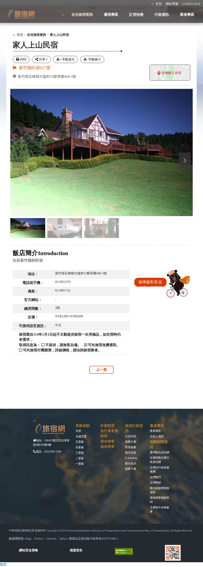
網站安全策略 (28, 550)
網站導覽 (172, 4)
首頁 (158, 4)
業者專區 (155, 430)
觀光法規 (130, 452)
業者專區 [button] (187, 15)
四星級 (80, 447)
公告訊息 (130, 436)
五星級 (80, 441)
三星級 (80, 452)
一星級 (80, 463)
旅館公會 (130, 441)
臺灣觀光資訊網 (159, 452)
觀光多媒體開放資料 (159, 490)
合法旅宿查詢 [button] (82, 15)
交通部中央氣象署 (159, 509)
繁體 (3, 564)
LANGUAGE (191, 4)
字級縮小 (93, 59)
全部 (78, 430)
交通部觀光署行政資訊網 (159, 459)
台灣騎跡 (155, 482)
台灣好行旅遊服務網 (159, 469)
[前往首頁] (21, 14)
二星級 (80, 458)
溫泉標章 (107, 447)
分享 (42, 59)
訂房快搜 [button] (136, 15)
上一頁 (101, 370)
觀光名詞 (130, 463)
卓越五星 (81, 436)
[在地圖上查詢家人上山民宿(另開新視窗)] (169, 73)
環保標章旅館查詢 (159, 499)
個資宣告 (76, 550)
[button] (185, 160)
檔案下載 (130, 468)
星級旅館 (83, 426)
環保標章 (107, 441)
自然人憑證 (157, 436)
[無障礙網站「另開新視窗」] (125, 551)
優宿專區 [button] (111, 15)
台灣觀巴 (155, 477)
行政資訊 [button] (162, 15)
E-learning (131, 457)
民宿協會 (130, 447)
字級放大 (67, 59)
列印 (23, 59)
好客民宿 (107, 426)
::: (152, 4)
